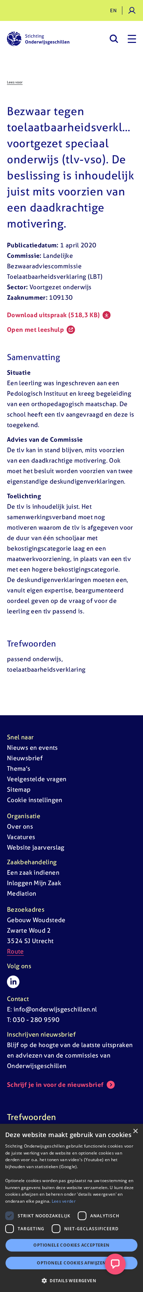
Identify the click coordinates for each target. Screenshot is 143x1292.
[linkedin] (13, 982)
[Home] (38, 39)
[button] (71, 1280)
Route (15, 951)
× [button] (135, 1131)
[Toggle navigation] (132, 39)
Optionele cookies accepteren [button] (71, 1245)
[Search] (113, 39)
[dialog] (71, 1208)
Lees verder (64, 1201)
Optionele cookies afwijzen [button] (71, 1263)
